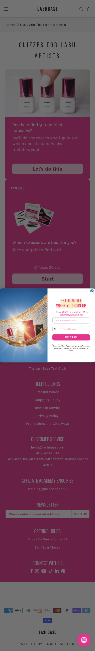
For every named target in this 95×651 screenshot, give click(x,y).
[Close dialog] (92, 291)
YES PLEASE (71, 337)
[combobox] (57, 329)
